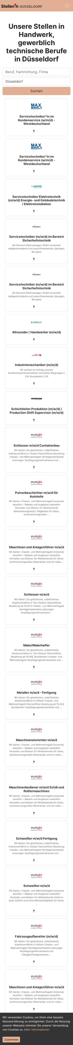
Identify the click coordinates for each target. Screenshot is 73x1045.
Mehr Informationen (36, 1029)
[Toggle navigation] (67, 5)
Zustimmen (11, 1039)
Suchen (36, 91)
